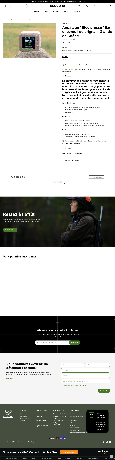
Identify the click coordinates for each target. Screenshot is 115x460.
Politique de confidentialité (57, 423)
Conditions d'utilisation (59, 414)
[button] (79, 6)
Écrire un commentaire (96, 177)
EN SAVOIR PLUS (11, 378)
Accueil (5, 19)
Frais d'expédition (67, 50)
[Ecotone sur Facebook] (104, 442)
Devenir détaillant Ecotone (25, 419)
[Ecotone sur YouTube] (110, 442)
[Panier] (110, 6)
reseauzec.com (74, 428)
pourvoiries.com (74, 430)
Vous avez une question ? (73, 153)
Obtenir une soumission (69, 452)
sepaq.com (73, 425)
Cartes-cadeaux (41, 420)
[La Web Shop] (102, 452)
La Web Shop (30, 442)
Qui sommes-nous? (25, 414)
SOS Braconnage (75, 414)
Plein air (56, 11)
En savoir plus (10, 230)
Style (64, 56)
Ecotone (66, 11)
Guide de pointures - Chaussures (42, 426)
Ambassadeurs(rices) (26, 423)
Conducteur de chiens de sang (76, 417)
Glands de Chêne (66, 23)
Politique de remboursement (58, 419)
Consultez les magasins (69, 69)
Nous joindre (40, 423)
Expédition (39, 414)
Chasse (36, 11)
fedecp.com (73, 423)
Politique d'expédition (59, 416)
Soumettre (104, 390)
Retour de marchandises (40, 417)
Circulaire (77, 11)
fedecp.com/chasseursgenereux (77, 432)
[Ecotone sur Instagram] (107, 442)
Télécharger (99, 429)
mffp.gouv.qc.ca (74, 420)
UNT (64, 59)
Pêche (46, 11)
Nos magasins (24, 416)
